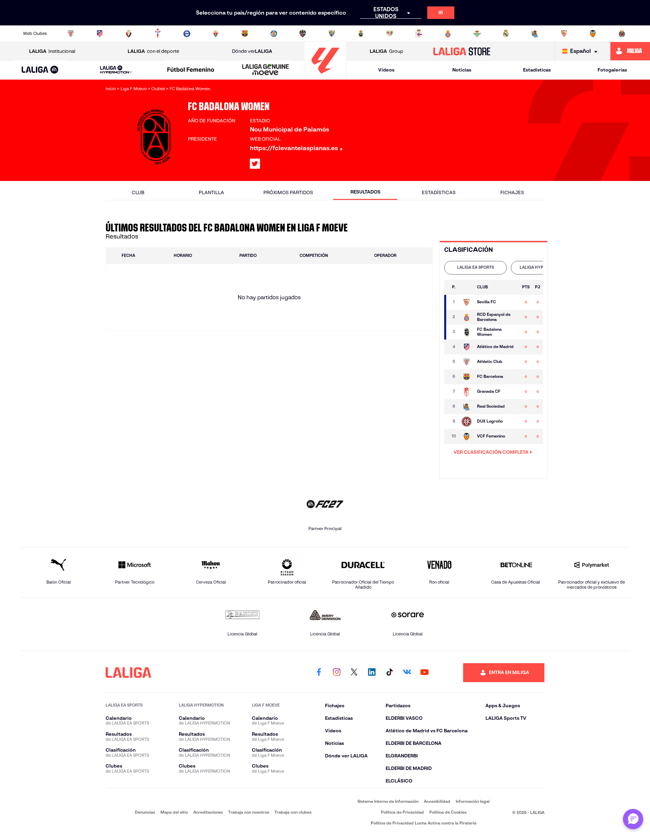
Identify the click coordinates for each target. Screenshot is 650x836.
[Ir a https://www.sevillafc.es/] (564, 33)
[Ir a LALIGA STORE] (462, 51)
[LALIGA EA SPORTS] (40, 70)
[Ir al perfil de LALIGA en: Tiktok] (389, 673)
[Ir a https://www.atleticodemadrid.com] (99, 33)
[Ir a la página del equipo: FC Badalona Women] (466, 332)
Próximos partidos (288, 192)
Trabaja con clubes (293, 812)
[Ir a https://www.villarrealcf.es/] (622, 33)
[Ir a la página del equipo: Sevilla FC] (466, 302)
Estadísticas (537, 70)
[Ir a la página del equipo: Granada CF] (466, 392)
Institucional (52, 51)
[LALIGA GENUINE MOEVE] (265, 70)
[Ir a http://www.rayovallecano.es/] (390, 33)
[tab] (475, 267)
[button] (40, 70)
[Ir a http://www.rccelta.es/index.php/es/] (158, 33)
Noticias (461, 70)
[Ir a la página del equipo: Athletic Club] (466, 362)
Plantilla (211, 192)
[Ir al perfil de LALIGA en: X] (255, 164)
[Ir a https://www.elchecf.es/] (216, 33)
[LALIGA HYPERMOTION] (116, 70)
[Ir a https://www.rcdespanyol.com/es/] (448, 33)
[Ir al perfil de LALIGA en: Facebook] (319, 673)
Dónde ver (252, 51)
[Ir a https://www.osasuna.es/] (129, 33)
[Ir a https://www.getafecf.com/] (274, 33)
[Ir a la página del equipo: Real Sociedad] (466, 407)
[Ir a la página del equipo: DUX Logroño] (466, 421)
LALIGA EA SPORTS (475, 267)
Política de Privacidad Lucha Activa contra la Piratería (423, 823)
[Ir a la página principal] (325, 76)
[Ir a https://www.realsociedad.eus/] (535, 33)
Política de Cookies (448, 812)
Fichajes (512, 192)
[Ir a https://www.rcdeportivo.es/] (419, 33)
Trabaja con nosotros (248, 812)
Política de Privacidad (402, 812)
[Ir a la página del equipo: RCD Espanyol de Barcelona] (466, 317)
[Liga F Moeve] (191, 70)
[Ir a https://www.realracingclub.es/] (361, 33)
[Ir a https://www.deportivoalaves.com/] (187, 33)
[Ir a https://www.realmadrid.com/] (506, 33)
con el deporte (153, 51)
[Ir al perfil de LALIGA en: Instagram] (336, 673)
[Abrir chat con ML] (633, 819)
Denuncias (145, 812)
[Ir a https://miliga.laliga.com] (630, 51)
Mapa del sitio (174, 812)
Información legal (473, 801)
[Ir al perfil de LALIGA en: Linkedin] (372, 673)
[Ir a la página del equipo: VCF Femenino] (466, 436)
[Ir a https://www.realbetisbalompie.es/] (477, 33)
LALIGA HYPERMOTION (542, 267)
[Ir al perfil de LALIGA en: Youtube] (424, 673)
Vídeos (386, 70)
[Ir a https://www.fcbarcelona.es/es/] (245, 33)
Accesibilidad (437, 801)
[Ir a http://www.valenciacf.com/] (593, 33)
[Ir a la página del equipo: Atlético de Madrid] (466, 347)
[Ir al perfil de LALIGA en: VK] (407, 673)
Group (386, 51)
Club (138, 192)
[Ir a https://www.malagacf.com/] (332, 33)
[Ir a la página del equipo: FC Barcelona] (466, 377)
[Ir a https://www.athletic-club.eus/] (71, 33)
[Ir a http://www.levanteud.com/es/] (303, 33)
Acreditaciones (208, 812)
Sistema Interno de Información (388, 801)
